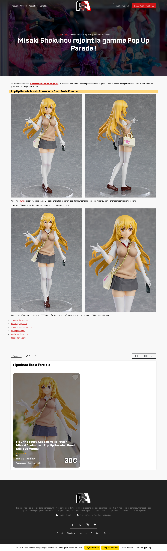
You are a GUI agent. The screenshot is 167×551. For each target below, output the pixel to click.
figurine (22, 201)
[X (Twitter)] (79, 524)
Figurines (71, 533)
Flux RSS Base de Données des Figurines (96, 515)
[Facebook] (72, 524)
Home (59, 35)
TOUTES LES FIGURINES (144, 356)
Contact (43, 5)
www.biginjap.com (19, 323)
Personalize (127, 547)
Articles (66, 35)
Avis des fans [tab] (34, 356)
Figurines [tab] (16, 356)
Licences (83, 533)
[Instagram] (87, 524)
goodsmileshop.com (19, 334)
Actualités (33, 5)
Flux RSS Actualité (65, 515)
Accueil (15, 5)
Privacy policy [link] (144, 547)
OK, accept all (92, 547)
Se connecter (122, 5)
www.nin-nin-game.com (21, 327)
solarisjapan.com (18, 330)
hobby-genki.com (18, 337)
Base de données (142, 5)
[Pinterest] (94, 524)
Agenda (23, 5)
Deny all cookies (110, 547)
